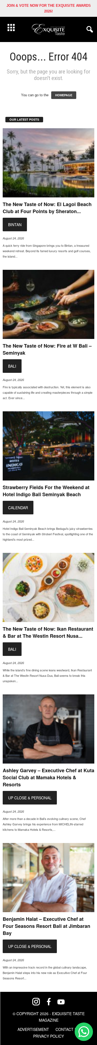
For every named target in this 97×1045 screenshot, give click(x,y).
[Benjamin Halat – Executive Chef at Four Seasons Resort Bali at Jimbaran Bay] (48, 877)
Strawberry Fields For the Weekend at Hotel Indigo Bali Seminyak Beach (46, 491)
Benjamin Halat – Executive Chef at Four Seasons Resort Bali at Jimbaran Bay (46, 926)
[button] (89, 30)
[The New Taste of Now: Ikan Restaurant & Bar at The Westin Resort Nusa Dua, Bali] (48, 587)
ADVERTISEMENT (33, 1029)
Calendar (18, 507)
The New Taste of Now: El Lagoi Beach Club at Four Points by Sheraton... (47, 208)
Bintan (15, 224)
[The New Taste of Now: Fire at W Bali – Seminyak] (48, 304)
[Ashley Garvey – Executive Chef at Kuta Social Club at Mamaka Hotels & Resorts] (48, 729)
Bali (12, 366)
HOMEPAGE (63, 95)
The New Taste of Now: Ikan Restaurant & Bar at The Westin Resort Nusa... (48, 632)
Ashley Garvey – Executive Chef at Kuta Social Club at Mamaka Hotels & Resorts (48, 777)
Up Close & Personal (29, 797)
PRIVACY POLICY (48, 1036)
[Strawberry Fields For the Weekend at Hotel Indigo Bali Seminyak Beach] (48, 445)
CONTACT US (68, 1029)
